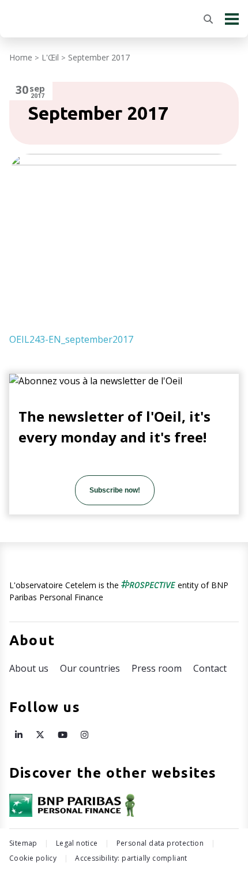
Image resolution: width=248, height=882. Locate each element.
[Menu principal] (232, 18)
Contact (210, 668)
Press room (156, 668)
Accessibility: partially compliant (131, 858)
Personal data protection (160, 843)
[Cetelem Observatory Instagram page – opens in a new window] (84, 734)
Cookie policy (33, 858)
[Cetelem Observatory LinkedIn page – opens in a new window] (18, 734)
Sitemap (23, 843)
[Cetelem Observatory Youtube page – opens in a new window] (62, 734)
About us (28, 668)
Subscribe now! (114, 490)
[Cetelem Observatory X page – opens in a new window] (40, 734)
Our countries (90, 668)
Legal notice (77, 843)
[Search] (208, 19)
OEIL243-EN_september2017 (71, 339)
